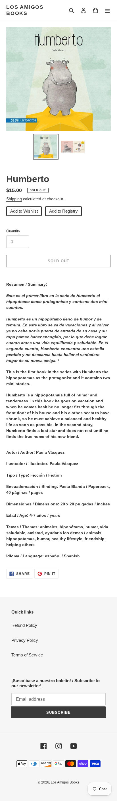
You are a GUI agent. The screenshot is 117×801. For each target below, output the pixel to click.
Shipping (14, 199)
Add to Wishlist (24, 211)
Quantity (13, 231)
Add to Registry (63, 211)
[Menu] (107, 10)
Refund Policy (24, 625)
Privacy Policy (24, 640)
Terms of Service (27, 654)
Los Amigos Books (25, 10)
